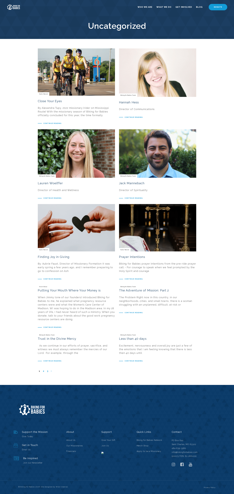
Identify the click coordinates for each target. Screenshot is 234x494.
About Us (70, 440)
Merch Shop (143, 446)
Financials (71, 451)
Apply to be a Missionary (149, 451)
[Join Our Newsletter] (38, 460)
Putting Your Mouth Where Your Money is (76, 307)
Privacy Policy (210, 487)
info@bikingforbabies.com (185, 452)
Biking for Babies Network (149, 440)
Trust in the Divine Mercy (76, 348)
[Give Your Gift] (38, 434)
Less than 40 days (157, 348)
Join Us (105, 446)
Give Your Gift (108, 440)
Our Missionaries (74, 446)
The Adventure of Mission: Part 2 (157, 299)
